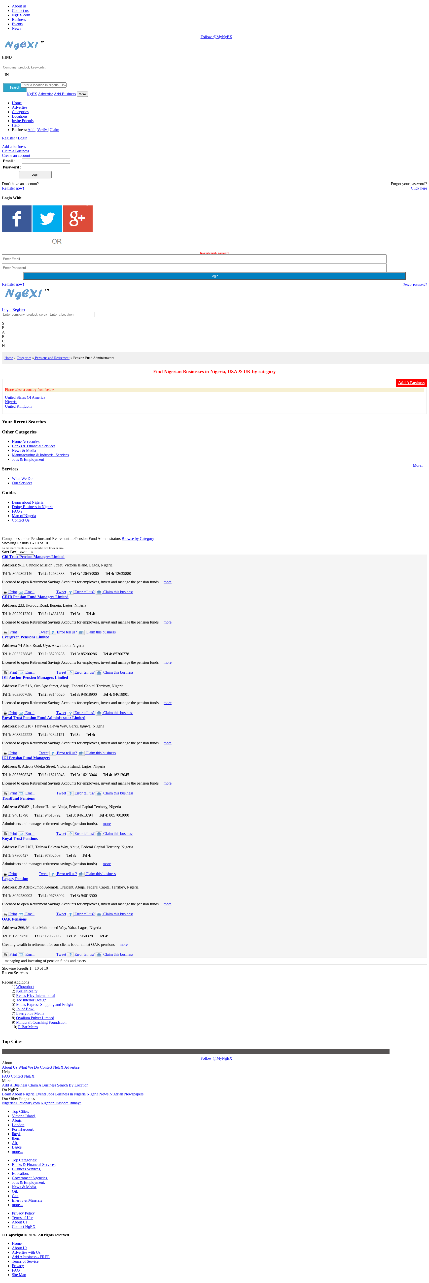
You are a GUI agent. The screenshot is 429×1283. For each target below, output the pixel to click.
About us (19, 6)
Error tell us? (84, 592)
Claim (54, 130)
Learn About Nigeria (18, 1094)
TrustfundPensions (18, 798)
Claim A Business (42, 1085)
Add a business (14, 146)
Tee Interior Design (31, 1000)
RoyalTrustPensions (20, 838)
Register (8, 138)
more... (17, 1152)
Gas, (15, 1196)
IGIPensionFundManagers (26, 758)
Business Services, (26, 1169)
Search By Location (72, 1085)
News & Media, (24, 1187)
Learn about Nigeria (27, 502)
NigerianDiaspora (55, 1103)
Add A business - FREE (31, 1257)
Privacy (18, 1266)
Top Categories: (24, 1160)
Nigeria (11, 402)
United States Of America (25, 397)
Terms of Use (22, 1218)
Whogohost (25, 987)
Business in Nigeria (70, 1094)
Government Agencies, (30, 1178)
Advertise (45, 94)
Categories (20, 112)
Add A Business (14, 1085)
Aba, (16, 1143)
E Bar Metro (28, 1027)
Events (17, 24)
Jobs (50, 1094)
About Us (9, 1067)
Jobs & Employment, (28, 1182)
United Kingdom (18, 406)
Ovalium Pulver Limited (35, 1018)
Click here (419, 188)
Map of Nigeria (24, 516)
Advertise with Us (26, 1252)
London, (18, 1125)
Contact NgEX (52, 1067)
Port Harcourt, (23, 1129)
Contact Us (21, 520)
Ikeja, (16, 1138)
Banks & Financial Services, (34, 1164)
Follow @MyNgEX (216, 37)
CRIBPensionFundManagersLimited (35, 597)
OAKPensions (14, 919)
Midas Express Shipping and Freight (44, 1004)
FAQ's (17, 511)
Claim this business (117, 592)
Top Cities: (20, 1111)
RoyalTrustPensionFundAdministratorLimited (43, 718)
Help (16, 125)
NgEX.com (21, 15)
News (16, 28)
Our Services (22, 483)
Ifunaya (75, 1103)
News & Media (24, 450)
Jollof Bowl (25, 1009)
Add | (32, 130)
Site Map (19, 1275)
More (82, 94)
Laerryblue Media (30, 1013)
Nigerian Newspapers (126, 1094)
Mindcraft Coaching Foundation (41, 1022)
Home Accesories (25, 441)
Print (12, 592)
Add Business (65, 94)
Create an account (16, 155)
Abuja (17, 1120)
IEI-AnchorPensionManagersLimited (35, 677)
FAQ (6, 1076)
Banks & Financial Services (33, 446)
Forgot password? (415, 284)
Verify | (43, 130)
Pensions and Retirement (52, 358)
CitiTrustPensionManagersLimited (33, 557)
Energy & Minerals (27, 1200)
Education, (20, 1173)
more (168, 582)
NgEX (32, 94)
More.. (418, 465)
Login (22, 138)
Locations (19, 116)
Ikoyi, (16, 1134)
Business (19, 19)
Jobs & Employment (28, 459)
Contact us (20, 10)
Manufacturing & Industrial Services (40, 455)
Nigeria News (97, 1094)
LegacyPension (15, 879)
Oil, (15, 1191)
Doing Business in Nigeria (32, 507)
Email (29, 592)
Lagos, (17, 1147)
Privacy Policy (23, 1213)
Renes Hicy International (35, 995)
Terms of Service (25, 1261)
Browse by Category (138, 538)
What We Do (22, 478)
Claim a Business (15, 151)
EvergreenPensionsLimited (25, 637)
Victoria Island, (24, 1116)
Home (17, 103)
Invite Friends (23, 121)
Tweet (61, 592)
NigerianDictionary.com (21, 1103)
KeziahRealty (26, 991)
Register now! (13, 188)
